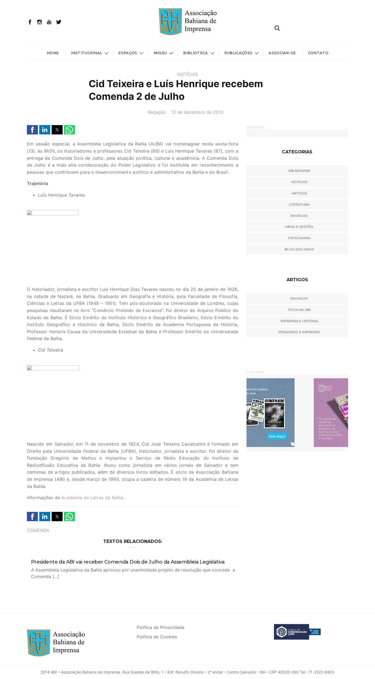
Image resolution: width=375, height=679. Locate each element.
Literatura (299, 204)
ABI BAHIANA (299, 171)
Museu (160, 53)
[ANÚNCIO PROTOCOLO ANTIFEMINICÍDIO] (297, 412)
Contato (318, 53)
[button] (32, 129)
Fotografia (299, 238)
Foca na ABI (299, 310)
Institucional (86, 53)
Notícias (187, 74)
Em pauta (299, 216)
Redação (157, 112)
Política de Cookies (157, 636)
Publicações (238, 53)
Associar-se (282, 53)
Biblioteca (195, 53)
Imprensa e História (299, 321)
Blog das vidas (299, 249)
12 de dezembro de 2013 (197, 112)
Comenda (38, 530)
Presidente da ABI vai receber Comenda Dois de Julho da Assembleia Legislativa (128, 562)
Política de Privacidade (160, 627)
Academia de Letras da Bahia (92, 497)
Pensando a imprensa (299, 332)
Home (53, 53)
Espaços (127, 53)
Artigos (299, 193)
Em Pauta (299, 298)
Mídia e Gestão (299, 227)
